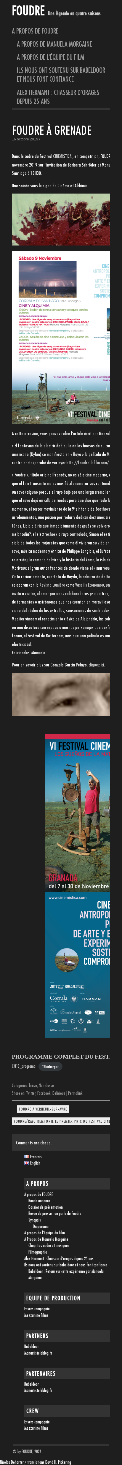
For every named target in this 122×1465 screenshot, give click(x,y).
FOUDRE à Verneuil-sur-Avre (43, 1109)
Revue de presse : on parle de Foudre (54, 1213)
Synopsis (34, 1219)
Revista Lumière (52, 584)
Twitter (31, 1093)
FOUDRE (28, 10)
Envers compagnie (37, 1308)
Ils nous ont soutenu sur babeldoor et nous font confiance (61, 74)
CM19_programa (24, 1066)
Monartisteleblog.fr (38, 1352)
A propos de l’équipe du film (50, 57)
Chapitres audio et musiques (48, 1245)
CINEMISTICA (62, 156)
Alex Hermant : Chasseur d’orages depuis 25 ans (58, 96)
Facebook (44, 1093)
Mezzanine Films (36, 1315)
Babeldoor (31, 1346)
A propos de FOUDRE (35, 31)
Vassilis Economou (89, 584)
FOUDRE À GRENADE (51, 130)
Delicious (58, 1093)
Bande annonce (39, 1200)
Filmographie (37, 1252)
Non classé (46, 1085)
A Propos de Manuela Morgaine (57, 44)
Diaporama (41, 1226)
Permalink (75, 1093)
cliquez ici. (96, 664)
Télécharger (50, 1066)
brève (33, 1085)
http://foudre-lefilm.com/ (87, 462)
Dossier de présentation (45, 1207)
